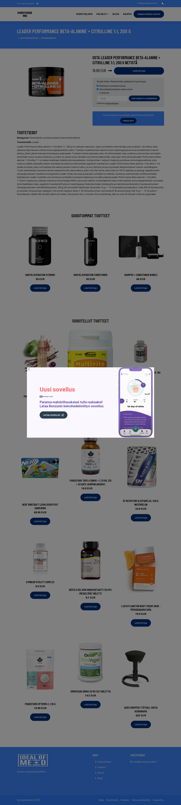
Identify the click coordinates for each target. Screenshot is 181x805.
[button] (53, 415)
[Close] (28, 369)
